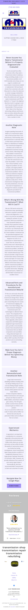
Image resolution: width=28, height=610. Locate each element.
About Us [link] (14, 580)
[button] (3, 13)
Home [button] (14, 573)
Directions (14, 485)
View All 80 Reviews (14, 510)
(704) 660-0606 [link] (14, 7)
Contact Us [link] (14, 575)
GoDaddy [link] (12, 606)
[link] (14, 13)
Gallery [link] (14, 577)
